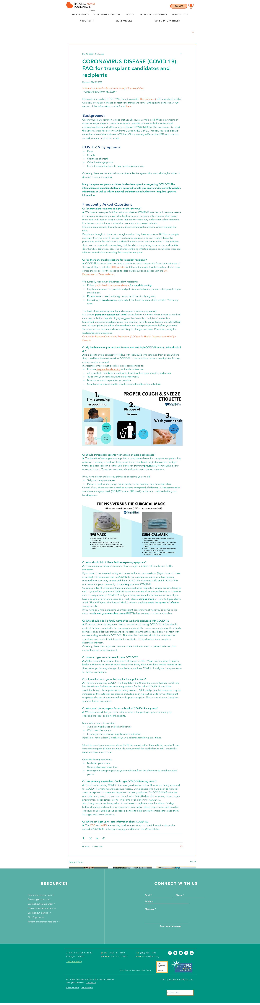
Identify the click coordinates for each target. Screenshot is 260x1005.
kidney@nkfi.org (151, 956)
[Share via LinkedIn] (97, 838)
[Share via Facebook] (83, 838)
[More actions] (181, 54)
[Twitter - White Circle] (175, 953)
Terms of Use (87, 987)
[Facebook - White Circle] (170, 953)
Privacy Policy (72, 987)
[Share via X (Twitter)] (90, 838)
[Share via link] (103, 838)
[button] (87, 21)
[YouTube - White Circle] (181, 953)
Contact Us (91, 982)
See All (193, 861)
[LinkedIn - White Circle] (192, 953)
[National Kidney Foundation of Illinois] (80, 6)
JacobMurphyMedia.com (181, 979)
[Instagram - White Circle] (186, 953)
